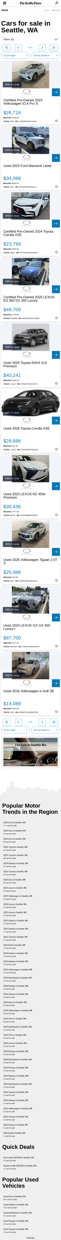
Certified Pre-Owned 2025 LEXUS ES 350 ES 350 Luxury (28, 298)
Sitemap (30, 1238)
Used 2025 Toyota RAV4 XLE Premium (25, 364)
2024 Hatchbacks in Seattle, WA (17, 1061)
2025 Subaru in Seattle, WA (15, 922)
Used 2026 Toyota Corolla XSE (26, 428)
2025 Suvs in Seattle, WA (14, 824)
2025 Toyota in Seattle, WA (15, 856)
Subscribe (55, 10)
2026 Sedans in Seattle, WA (15, 995)
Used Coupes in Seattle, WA (15, 1230)
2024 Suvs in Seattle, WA (14, 832)
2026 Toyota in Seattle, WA (15, 873)
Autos (4, 10)
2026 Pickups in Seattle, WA (15, 1101)
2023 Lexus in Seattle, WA (15, 889)
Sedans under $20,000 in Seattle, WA (19, 1167)
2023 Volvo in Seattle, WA (14, 1020)
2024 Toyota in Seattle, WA (15, 848)
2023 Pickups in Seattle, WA (15, 1069)
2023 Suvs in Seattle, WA (14, 840)
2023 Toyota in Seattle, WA (15, 938)
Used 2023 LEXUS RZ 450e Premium (24, 495)
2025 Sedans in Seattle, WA (15, 930)
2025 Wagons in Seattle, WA (16, 1077)
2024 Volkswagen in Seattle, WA (17, 1012)
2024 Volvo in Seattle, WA (14, 1036)
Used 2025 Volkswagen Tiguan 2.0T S (30, 561)
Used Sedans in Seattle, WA (15, 1206)
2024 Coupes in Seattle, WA (15, 1093)
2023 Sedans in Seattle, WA (15, 963)
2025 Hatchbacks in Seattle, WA (17, 1028)
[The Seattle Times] (30, 3)
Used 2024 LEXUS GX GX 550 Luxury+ (26, 627)
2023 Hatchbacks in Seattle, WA (17, 979)
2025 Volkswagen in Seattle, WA (17, 897)
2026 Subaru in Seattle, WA (15, 1126)
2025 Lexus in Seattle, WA (15, 914)
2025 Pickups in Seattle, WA (15, 1052)
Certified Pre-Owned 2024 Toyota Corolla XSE (28, 233)
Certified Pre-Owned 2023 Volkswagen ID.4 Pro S (22, 101)
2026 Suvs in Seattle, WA (14, 881)
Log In (46, 10)
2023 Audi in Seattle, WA (14, 946)
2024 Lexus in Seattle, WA (15, 905)
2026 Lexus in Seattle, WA (15, 1044)
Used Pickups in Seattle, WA (15, 1222)
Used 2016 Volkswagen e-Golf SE (28, 691)
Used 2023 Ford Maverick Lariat (27, 166)
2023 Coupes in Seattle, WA (15, 1118)
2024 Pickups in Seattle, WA (15, 987)
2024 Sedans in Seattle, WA (15, 864)
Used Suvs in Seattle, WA (14, 1198)
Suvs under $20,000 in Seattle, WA (18, 1159)
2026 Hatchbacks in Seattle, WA (17, 1085)
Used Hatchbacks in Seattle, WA (17, 1214)
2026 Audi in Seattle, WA (14, 1134)
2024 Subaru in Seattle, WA (15, 954)
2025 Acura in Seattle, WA (15, 1003)
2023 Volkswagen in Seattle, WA (17, 971)
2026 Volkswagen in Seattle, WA (17, 1110)
